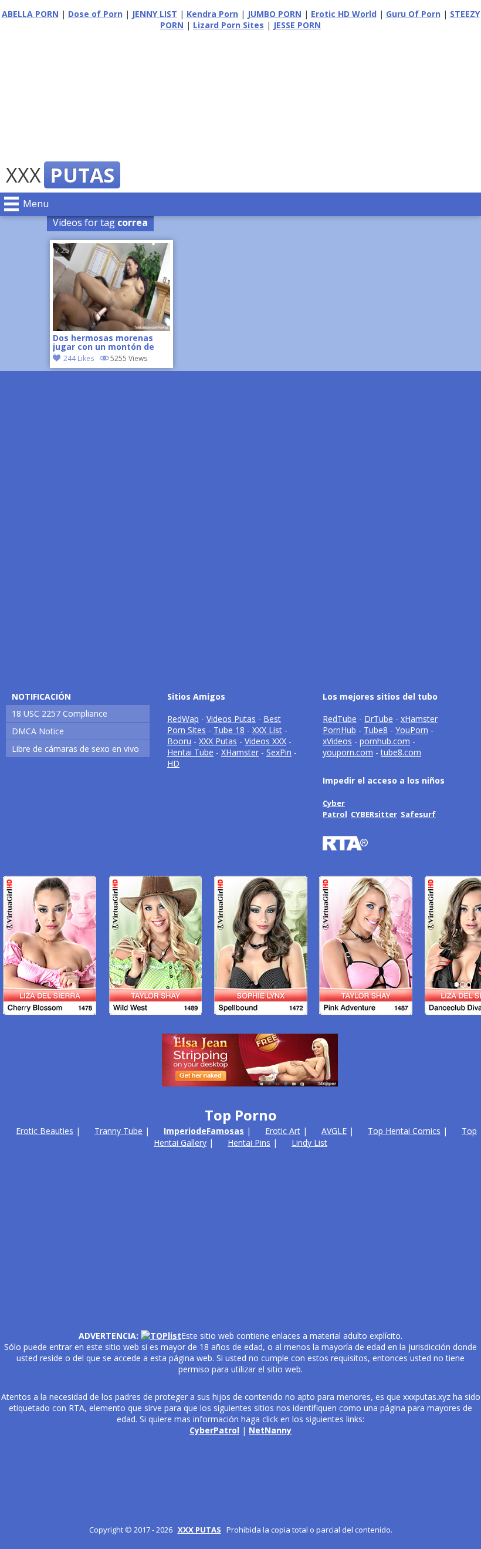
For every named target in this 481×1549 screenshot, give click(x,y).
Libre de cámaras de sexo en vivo (75, 748)
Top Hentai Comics (404, 1130)
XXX (60, 174)
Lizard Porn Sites (228, 25)
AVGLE (334, 1130)
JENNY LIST (154, 13)
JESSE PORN (297, 25)
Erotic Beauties (44, 1130)
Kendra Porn (212, 13)
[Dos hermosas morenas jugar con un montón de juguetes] (111, 327)
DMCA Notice (38, 731)
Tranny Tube (118, 1130)
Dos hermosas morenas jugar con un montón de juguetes (103, 343)
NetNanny (270, 1430)
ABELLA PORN (30, 13)
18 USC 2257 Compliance (59, 713)
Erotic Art (282, 1130)
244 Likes (78, 358)
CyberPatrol (214, 1430)
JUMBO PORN (275, 13)
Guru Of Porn (413, 13)
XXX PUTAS (199, 1529)
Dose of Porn (95, 13)
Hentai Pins (249, 1142)
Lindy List (309, 1142)
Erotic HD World (344, 13)
